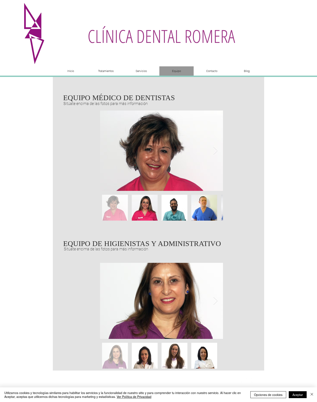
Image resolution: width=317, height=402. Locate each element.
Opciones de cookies (268, 395)
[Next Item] (215, 150)
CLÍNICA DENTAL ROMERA (161, 36)
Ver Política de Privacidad (134, 396)
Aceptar (297, 395)
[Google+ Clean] (253, 380)
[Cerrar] (311, 395)
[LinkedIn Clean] (247, 380)
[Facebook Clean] (240, 380)
